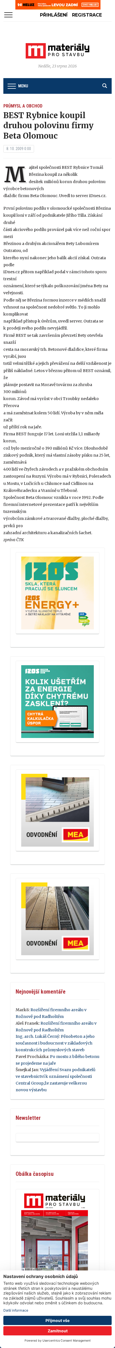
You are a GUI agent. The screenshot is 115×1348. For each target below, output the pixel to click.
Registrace (87, 15)
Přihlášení (54, 15)
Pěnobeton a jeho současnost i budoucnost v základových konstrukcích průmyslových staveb (55, 1043)
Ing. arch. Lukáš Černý (37, 1036)
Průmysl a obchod (22, 106)
